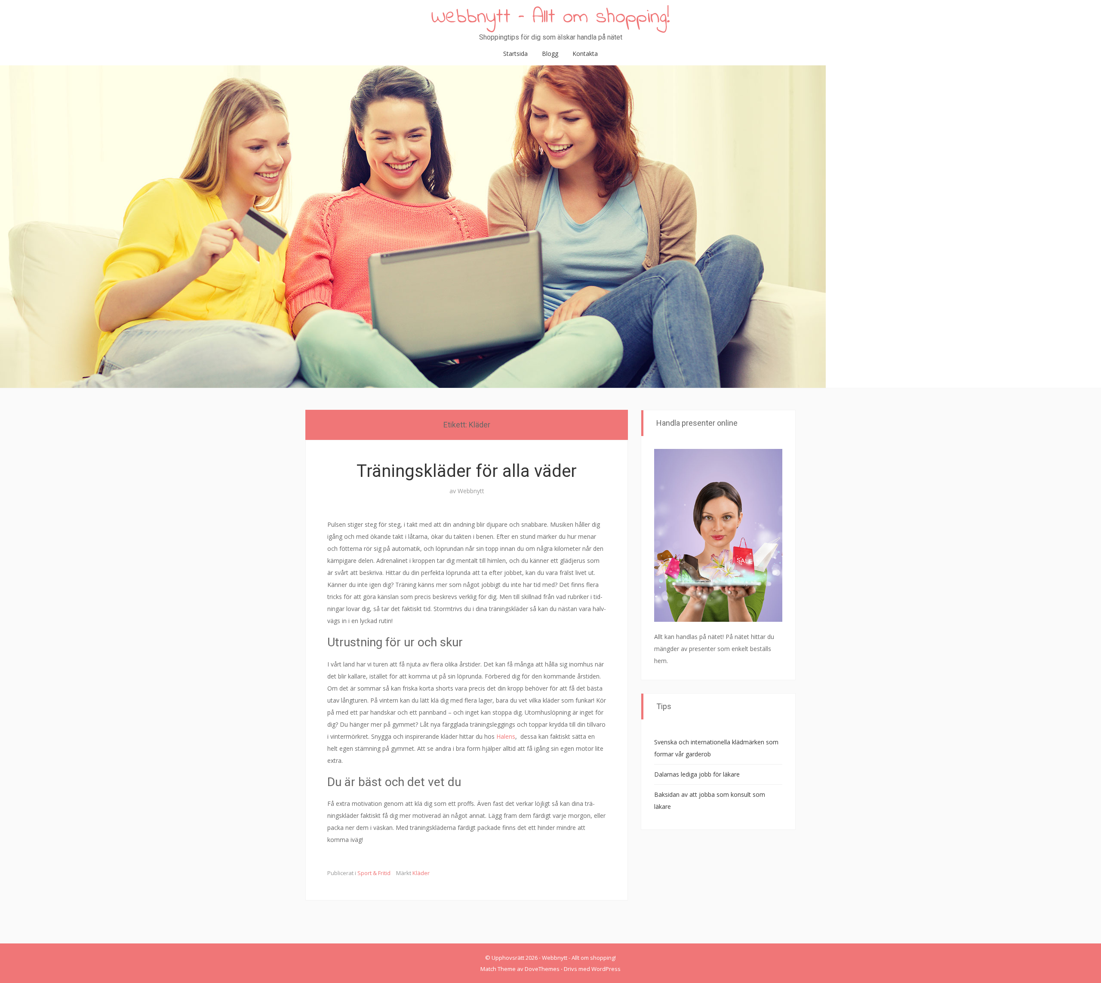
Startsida (515, 53)
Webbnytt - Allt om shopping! (579, 957)
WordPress (606, 969)
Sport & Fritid (374, 873)
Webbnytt (471, 491)
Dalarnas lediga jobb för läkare (697, 774)
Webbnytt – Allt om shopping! (550, 17)
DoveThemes (542, 969)
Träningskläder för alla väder (467, 471)
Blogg (550, 53)
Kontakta (585, 53)
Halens (505, 736)
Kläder (421, 873)
